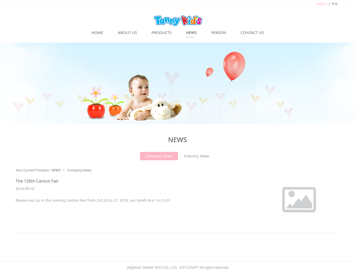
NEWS (191, 32)
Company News (159, 155)
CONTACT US (252, 32)
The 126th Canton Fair (37, 181)
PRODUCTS (162, 32)
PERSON (218, 32)
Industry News (196, 155)
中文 (335, 4)
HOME (97, 32)
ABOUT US (127, 32)
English (321, 4)
